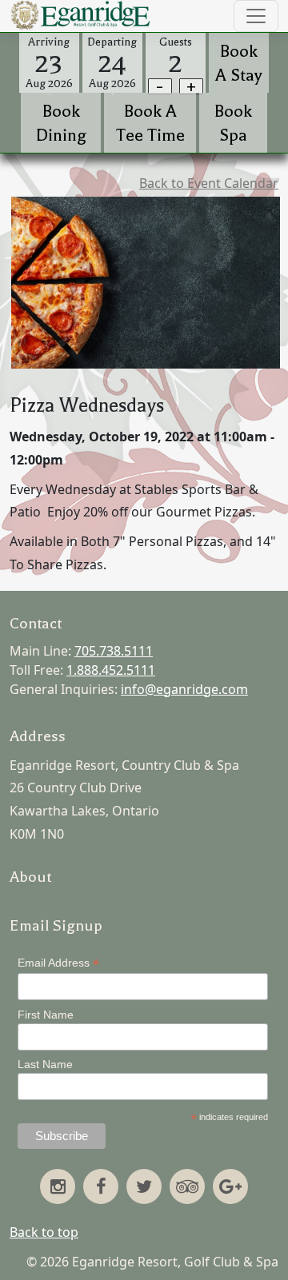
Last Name (45, 1064)
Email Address (58, 963)
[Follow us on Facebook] (100, 1188)
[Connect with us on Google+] (230, 1188)
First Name (46, 1014)
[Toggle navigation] (256, 16)
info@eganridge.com (184, 689)
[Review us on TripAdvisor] (187, 1188)
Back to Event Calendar (208, 183)
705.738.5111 (113, 651)
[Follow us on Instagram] (57, 1188)
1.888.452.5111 (110, 670)
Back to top (44, 1232)
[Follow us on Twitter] (144, 1188)
